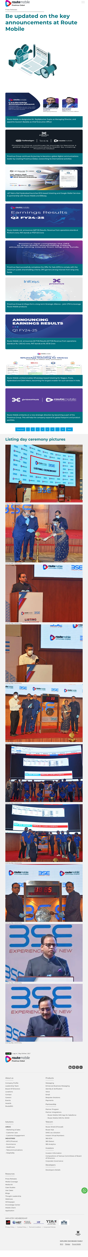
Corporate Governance (54, 1161)
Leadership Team (12, 1086)
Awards (8, 1103)
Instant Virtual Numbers (55, 1135)
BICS (61, 1244)
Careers (8, 1097)
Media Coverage (11, 1182)
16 (63, 429)
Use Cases (9, 1190)
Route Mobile (76, 1244)
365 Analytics (51, 1144)
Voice (48, 1092)
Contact (8, 1095)
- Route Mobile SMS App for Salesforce (61, 1115)
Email (48, 1095)
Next (69, 429)
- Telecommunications (14, 1150)
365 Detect (50, 1141)
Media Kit (9, 1185)
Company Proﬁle (11, 1083)
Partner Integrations (53, 1112)
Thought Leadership (13, 1196)
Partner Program (52, 1109)
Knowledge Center (12, 1205)
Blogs (7, 1193)
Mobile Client (10, 1208)
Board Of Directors (12, 1089)
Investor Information (54, 1153)
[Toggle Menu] (83, 2)
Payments (49, 1100)
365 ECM (49, 1138)
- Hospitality (9, 1153)
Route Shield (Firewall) (54, 1127)
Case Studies (10, 1187)
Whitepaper (10, 1202)
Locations (9, 1092)
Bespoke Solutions (53, 1097)
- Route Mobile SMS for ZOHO (58, 1118)
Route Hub (50, 1130)
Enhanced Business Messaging (58, 1086)
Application (9, 1211)
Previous (20, 429)
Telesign (67, 1244)
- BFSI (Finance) (11, 1141)
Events (8, 1100)
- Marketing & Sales (12, 1130)
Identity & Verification (54, 1089)
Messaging (50, 1083)
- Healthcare (10, 1147)
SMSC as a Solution (53, 1133)
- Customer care (11, 1133)
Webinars (9, 1199)
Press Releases (11, 1179)
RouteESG (9, 1106)
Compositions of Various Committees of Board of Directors (63, 1157)
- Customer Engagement (15, 1135)
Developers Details (53, 1170)
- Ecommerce (10, 1144)
